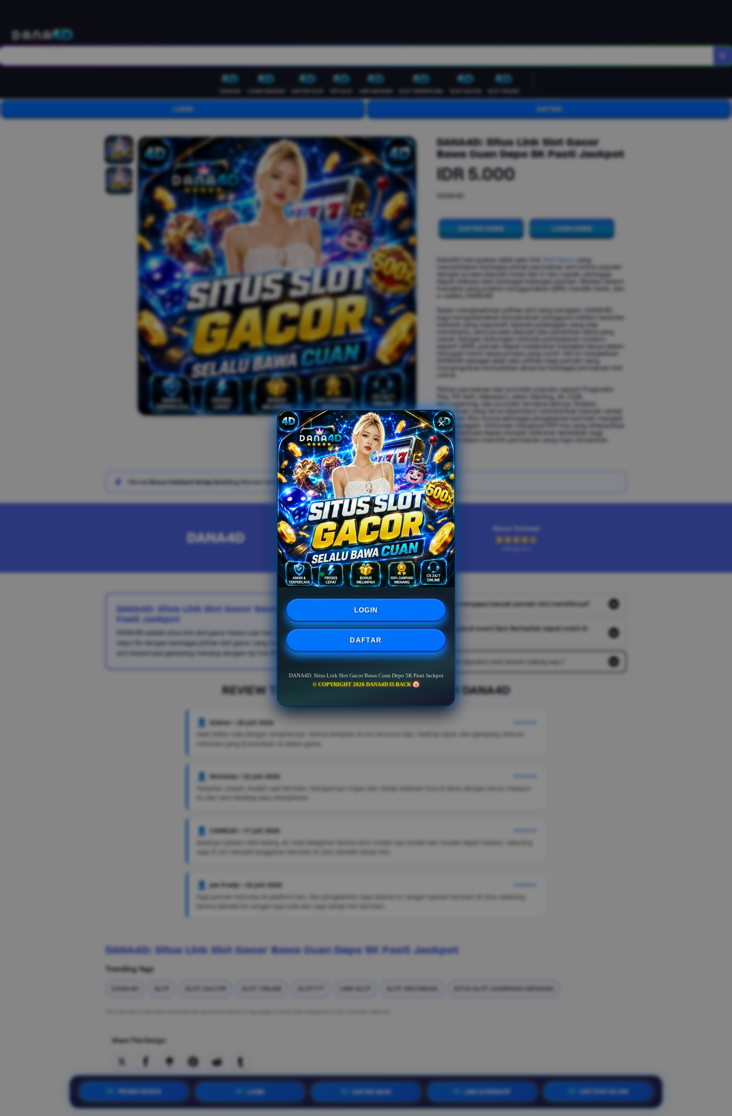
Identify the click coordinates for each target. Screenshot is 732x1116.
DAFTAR (366, 640)
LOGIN (366, 610)
